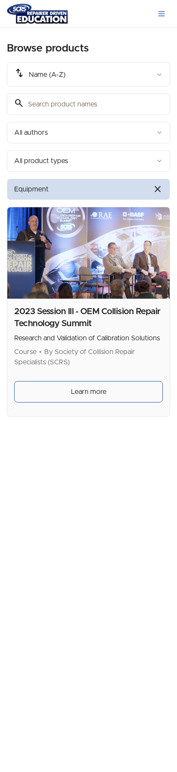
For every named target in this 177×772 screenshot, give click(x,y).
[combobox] (88, 74)
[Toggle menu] (161, 13)
